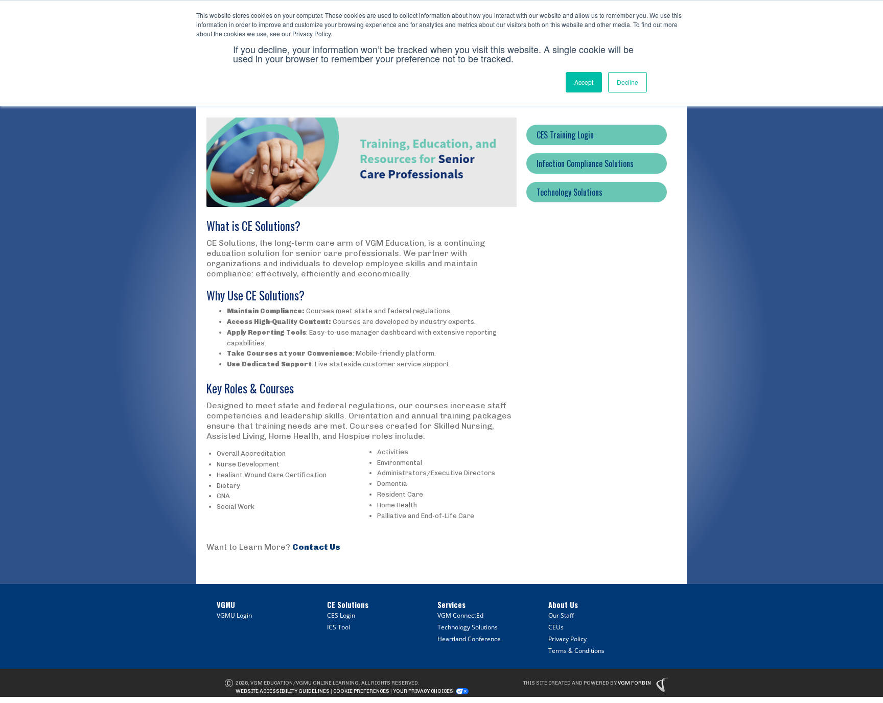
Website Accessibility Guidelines (283, 691)
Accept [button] (583, 82)
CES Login (341, 615)
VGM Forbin (634, 683)
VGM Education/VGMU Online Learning (304, 683)
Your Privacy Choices (423, 691)
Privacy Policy (567, 639)
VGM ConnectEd (460, 615)
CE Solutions (347, 604)
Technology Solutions (467, 627)
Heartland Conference (469, 639)
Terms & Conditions (576, 650)
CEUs (556, 627)
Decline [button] (627, 82)
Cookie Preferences (361, 691)
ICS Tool (338, 627)
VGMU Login (234, 615)
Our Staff (561, 615)
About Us (563, 604)
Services (451, 604)
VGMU (226, 604)
